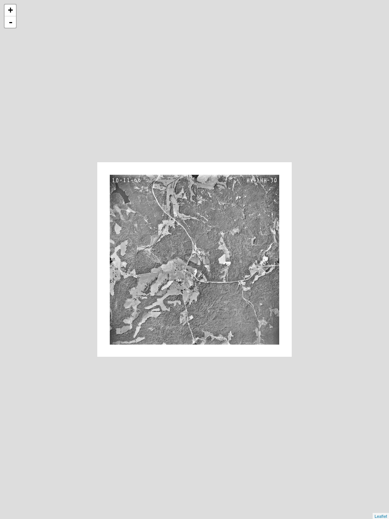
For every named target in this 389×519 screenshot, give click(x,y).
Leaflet (381, 516)
